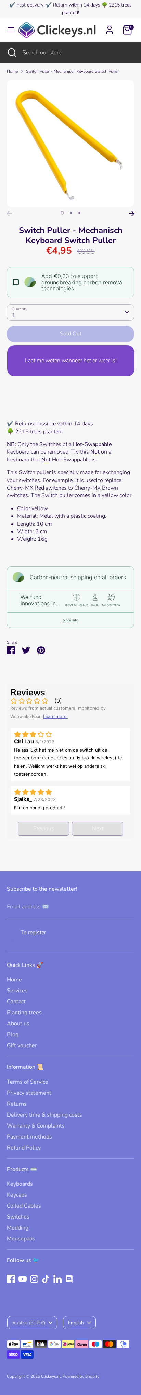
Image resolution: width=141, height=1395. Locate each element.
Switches (18, 1217)
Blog (12, 1034)
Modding (17, 1228)
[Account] (109, 27)
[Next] (131, 213)
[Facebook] (11, 1279)
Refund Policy (24, 1148)
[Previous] (9, 213)
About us (18, 1023)
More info (70, 620)
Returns (17, 1104)
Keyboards (20, 1184)
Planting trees (24, 1012)
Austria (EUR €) (28, 1322)
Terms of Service (27, 1082)
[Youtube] (22, 1279)
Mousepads (21, 1239)
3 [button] (79, 213)
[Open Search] (11, 52)
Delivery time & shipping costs (44, 1115)
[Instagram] (34, 1279)
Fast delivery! (30, 5)
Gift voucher (22, 1045)
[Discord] (69, 1279)
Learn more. (55, 716)
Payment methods (29, 1137)
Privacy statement (29, 1093)
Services (17, 990)
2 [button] (71, 213)
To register (33, 932)
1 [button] (62, 213)
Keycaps (17, 1195)
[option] (70, 143)
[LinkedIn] (57, 1279)
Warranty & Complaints (36, 1126)
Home (12, 71)
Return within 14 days (76, 5)
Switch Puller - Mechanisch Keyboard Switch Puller (72, 71)
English (76, 1322)
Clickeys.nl (51, 1376)
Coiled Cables (24, 1206)
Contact (16, 1001)
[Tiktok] (46, 1279)
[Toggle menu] (8, 30)
